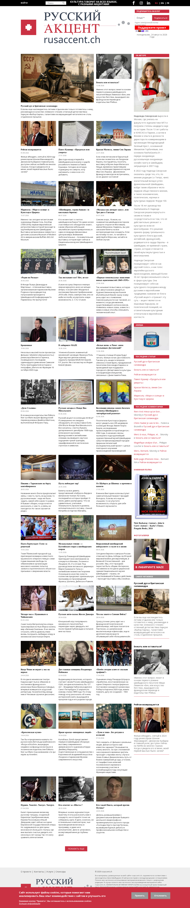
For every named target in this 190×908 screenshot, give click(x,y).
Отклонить (160, 895)
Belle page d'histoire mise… (147, 459)
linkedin (148, 3)
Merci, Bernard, (141, 450)
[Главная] (76, 26)
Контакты (39, 872)
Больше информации (29, 903)
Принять (140, 895)
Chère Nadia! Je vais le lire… (147, 423)
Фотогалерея (141, 535)
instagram (141, 3)
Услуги (49, 872)
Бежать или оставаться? (146, 369)
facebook (134, 3)
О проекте (26, 872)
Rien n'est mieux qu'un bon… (147, 411)
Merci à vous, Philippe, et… (147, 434)
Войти (24, 3)
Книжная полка (143, 470)
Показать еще (76, 848)
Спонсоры (61, 872)
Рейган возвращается (145, 374)
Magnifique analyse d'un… (146, 442)
